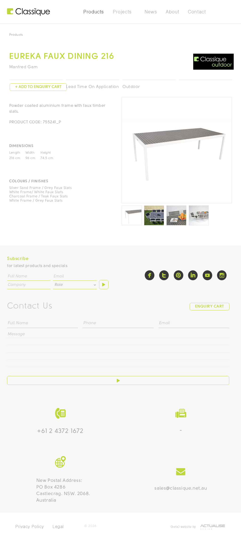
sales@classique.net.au (180, 488)
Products (16, 35)
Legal (58, 526)
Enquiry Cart (209, 306)
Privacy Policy (29, 526)
